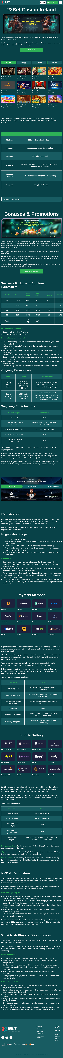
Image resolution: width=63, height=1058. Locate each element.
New (7, 62)
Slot (53, 62)
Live (22, 62)
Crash (38, 62)
